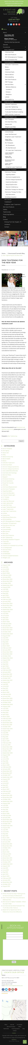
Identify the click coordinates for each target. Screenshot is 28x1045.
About (5, 32)
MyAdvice (14, 1039)
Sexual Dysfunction (11, 184)
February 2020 (7, 718)
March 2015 (6, 837)
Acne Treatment (9, 49)
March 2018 (6, 765)
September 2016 (7, 801)
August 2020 (6, 706)
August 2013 (6, 866)
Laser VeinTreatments (8, 140)
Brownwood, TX (14, 21)
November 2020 (7, 700)
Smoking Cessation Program (11, 539)
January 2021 (6, 696)
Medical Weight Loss (10, 117)
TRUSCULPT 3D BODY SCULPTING (13, 545)
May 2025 (5, 593)
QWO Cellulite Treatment (12, 114)
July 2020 (5, 708)
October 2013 (6, 862)
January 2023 (7, 650)
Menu (5, 29)
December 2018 (7, 747)
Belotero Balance (11, 87)
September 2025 (8, 585)
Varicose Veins (7, 549)
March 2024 (6, 621)
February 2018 (7, 767)
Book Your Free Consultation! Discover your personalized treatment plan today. (14, 3)
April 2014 (5, 850)
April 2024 (6, 619)
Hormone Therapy (10, 172)
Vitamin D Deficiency (12, 187)
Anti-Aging (6, 450)
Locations (7, 224)
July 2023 (5, 637)
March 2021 (6, 692)
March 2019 (6, 740)
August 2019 (6, 730)
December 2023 (7, 627)
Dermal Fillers (9, 84)
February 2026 (7, 575)
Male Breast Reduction (9, 517)
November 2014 (7, 846)
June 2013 (6, 870)
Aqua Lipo (6, 452)
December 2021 (7, 674)
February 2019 (7, 743)
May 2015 (5, 833)
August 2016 (6, 803)
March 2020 (6, 716)
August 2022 (6, 660)
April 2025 (6, 595)
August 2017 (6, 779)
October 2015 (6, 823)
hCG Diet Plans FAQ (11, 122)
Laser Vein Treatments (9, 511)
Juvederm (9, 89)
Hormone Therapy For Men (13, 192)
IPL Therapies (9, 143)
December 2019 (7, 722)
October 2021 (6, 678)
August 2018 (6, 755)
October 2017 (6, 775)
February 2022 (7, 670)
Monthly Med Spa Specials (12, 42)
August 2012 (6, 886)
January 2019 (6, 745)
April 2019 (5, 738)
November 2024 (7, 605)
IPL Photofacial (10, 145)
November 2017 (7, 773)
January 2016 (6, 817)
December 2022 (7, 652)
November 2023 (7, 629)
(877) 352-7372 (9, 980)
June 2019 (6, 734)
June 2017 (6, 783)
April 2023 (6, 644)
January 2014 (6, 856)
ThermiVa (6, 541)
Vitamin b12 (8, 124)
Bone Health (6, 458)
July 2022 (5, 662)
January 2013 (6, 880)
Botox (7, 67)
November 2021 (7, 676)
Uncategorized (7, 547)
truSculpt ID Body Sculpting (13, 109)
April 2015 (5, 835)
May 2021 (5, 688)
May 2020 (5, 712)
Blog (4, 217)
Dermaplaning (9, 99)
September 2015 (7, 825)
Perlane (8, 92)
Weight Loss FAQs (10, 127)
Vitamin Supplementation (10, 555)
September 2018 (7, 753)
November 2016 (7, 797)
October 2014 (7, 848)
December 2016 (7, 795)
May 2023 (5, 642)
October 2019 (7, 726)
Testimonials (7, 212)
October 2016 (7, 799)
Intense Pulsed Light (9, 495)
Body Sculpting (8, 102)
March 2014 (6, 852)
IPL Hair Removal (11, 148)
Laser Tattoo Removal (9, 507)
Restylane (9, 94)
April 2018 (5, 763)
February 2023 (7, 648)
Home (3, 253)
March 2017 (6, 789)
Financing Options (8, 214)
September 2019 (7, 728)
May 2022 (5, 664)
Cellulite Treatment (11, 104)
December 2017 (7, 771)
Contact (5, 219)
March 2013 (6, 876)
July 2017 (5, 781)
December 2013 (7, 858)
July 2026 (5, 567)
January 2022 (7, 672)
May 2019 (5, 736)
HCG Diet (5, 485)
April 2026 (6, 571)
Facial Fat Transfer (8, 483)
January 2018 (6, 769)
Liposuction (6, 515)
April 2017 (5, 787)
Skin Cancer (7, 199)
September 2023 (8, 633)
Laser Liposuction (8, 503)
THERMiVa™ (8, 202)
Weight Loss (6, 557)
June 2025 (6, 591)
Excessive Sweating (8, 479)
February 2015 (7, 839)
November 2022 (7, 654)
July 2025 (5, 589)
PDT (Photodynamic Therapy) (14, 57)
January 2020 (7, 720)
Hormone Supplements (13, 177)
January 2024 (7, 625)
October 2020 (7, 702)
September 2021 (7, 680)
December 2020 (7, 698)
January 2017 (6, 793)
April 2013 (5, 874)
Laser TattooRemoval (9, 164)
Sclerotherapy (9, 132)
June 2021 (6, 686)
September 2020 (8, 704)
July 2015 (5, 829)
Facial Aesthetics (9, 62)
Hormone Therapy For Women (14, 189)
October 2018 (7, 751)
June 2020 (6, 710)
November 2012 (7, 882)
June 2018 (6, 759)
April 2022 (6, 666)
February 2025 (7, 599)
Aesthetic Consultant (10, 39)
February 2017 (7, 791)
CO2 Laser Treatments (11, 64)
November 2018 (7, 749)
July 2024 (5, 613)
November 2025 (7, 581)
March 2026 (6, 573)
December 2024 (7, 603)
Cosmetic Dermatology (10, 473)
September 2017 (7, 777)
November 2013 (7, 860)
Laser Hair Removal (10, 134)
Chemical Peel (9, 52)
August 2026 (6, 565)
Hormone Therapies (10, 169)
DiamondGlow (9, 74)
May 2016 (5, 809)
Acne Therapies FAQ (11, 59)
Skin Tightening (12, 436)
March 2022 (6, 668)
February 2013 (7, 878)
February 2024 (7, 623)
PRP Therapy (9, 82)
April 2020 (6, 714)
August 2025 (6, 587)
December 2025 (7, 579)
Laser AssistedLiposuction (9, 153)
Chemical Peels (9, 72)
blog (4, 454)
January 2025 (7, 601)
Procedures (6, 47)
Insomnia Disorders (11, 182)
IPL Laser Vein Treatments (13, 150)
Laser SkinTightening (8, 157)
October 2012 (6, 884)
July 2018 (5, 757)
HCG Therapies (9, 119)
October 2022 (7, 656)
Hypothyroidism (10, 174)
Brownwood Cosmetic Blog (16, 253)
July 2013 (5, 868)
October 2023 (7, 631)
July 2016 (5, 805)
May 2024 (5, 617)
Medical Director (9, 35)
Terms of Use (11, 1041)
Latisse (7, 97)
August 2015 (6, 827)
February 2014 (7, 854)
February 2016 (7, 815)
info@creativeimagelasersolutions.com (14, 985)
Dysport (7, 69)
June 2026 (6, 569)
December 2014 (7, 843)
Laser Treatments (8, 509)
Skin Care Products (10, 54)
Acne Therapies (7, 448)
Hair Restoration (10, 194)
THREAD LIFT (7, 543)
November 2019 (7, 724)
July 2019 (5, 732)
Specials (5, 44)
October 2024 (7, 607)
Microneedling (9, 77)
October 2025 (7, 583)
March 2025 (6, 597)
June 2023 (6, 639)
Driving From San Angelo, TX (12, 222)
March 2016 (6, 813)
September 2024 (8, 609)
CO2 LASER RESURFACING (10, 470)
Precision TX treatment (9, 523)
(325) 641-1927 (14, 19)
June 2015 (6, 831)
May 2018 (5, 761)
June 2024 (6, 615)
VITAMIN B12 (6, 553)
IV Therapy (6, 497)
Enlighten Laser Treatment (13, 136)
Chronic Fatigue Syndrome (14, 179)
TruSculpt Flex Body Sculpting (14, 112)
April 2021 (5, 690)
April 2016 (5, 811)
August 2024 (6, 611)
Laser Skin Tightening (11, 107)
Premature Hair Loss (9, 525)
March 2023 (6, 646)
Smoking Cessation (10, 197)
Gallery (5, 209)
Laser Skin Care (8, 129)
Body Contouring (8, 456)
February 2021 (7, 694)
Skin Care (5, 533)
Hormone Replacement (10, 487)
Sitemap (17, 1041)
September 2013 (7, 864)
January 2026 (7, 577)
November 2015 (7, 821)
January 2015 (6, 841)
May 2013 (5, 872)
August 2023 (6, 635)
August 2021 (6, 682)
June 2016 (6, 807)
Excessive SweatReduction (10, 160)
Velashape (6, 551)
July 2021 (5, 684)
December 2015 (7, 819)
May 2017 (5, 785)
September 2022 (8, 658)
